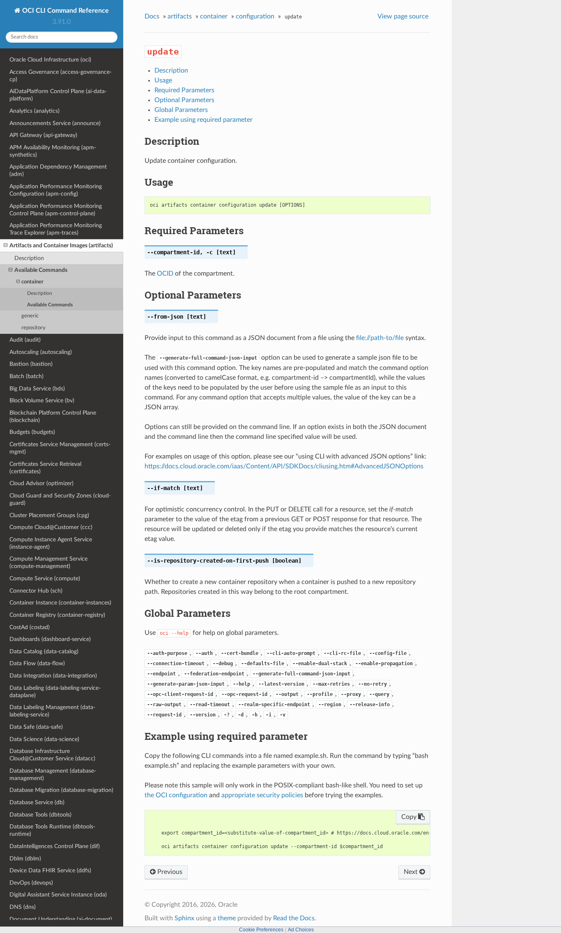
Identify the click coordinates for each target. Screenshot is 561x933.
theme (227, 918)
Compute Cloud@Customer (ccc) (50, 527)
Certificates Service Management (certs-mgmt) (59, 448)
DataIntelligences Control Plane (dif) (54, 846)
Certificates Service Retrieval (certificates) (45, 467)
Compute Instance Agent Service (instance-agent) (50, 543)
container (32, 282)
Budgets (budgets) (32, 432)
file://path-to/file (380, 338)
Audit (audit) (25, 340)
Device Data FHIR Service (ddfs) (50, 870)
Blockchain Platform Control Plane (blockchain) (52, 416)
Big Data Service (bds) (37, 389)
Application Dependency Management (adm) (58, 170)
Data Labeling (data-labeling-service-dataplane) (55, 691)
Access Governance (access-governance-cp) (60, 75)
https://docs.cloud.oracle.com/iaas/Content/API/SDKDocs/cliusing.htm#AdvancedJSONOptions (284, 466)
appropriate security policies (262, 795)
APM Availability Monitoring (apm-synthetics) (52, 151)
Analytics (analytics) (34, 111)
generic (30, 316)
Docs (152, 16)
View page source (402, 16)
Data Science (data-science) (44, 739)
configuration (255, 16)
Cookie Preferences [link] (261, 930)
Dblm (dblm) (25, 858)
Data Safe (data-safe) (36, 727)
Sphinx (184, 918)
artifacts (180, 16)
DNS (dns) (22, 907)
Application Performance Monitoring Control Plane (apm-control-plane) (55, 210)
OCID (165, 273)
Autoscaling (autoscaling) (40, 352)
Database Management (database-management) (52, 774)
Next (411, 872)
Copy (409, 817)
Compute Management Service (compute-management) (48, 562)
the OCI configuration (176, 795)
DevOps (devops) (31, 883)
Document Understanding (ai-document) (60, 919)
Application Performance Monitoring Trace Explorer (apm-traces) (55, 229)
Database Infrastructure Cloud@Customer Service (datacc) (52, 755)
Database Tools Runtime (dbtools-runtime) (52, 830)
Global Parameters (181, 110)
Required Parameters (184, 90)
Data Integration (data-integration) (53, 676)
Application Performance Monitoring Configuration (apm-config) (55, 190)
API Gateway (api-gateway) (43, 135)
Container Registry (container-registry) (57, 615)
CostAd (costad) (29, 627)
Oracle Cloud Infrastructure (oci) (50, 60)
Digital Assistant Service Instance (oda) (58, 895)
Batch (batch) (26, 376)
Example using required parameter (203, 119)
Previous (169, 872)
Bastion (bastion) (31, 364)
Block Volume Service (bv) (41, 400)
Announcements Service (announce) (55, 123)
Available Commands (40, 270)
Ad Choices (301, 930)
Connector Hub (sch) (35, 591)
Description (29, 258)
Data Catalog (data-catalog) (43, 651)
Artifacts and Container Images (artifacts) (61, 245)
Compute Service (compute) (44, 578)
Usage (163, 80)
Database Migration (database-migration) (61, 790)
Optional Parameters (184, 100)
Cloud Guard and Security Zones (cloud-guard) (60, 499)
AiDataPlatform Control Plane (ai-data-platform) (58, 95)
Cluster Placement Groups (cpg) (49, 515)
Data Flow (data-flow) (37, 663)
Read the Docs (294, 918)
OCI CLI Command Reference (65, 10)
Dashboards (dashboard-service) (50, 639)
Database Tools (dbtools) (40, 815)
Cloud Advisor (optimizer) (41, 483)
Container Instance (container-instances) (60, 603)
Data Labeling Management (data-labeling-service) (52, 711)
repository (33, 328)
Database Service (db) (36, 802)
